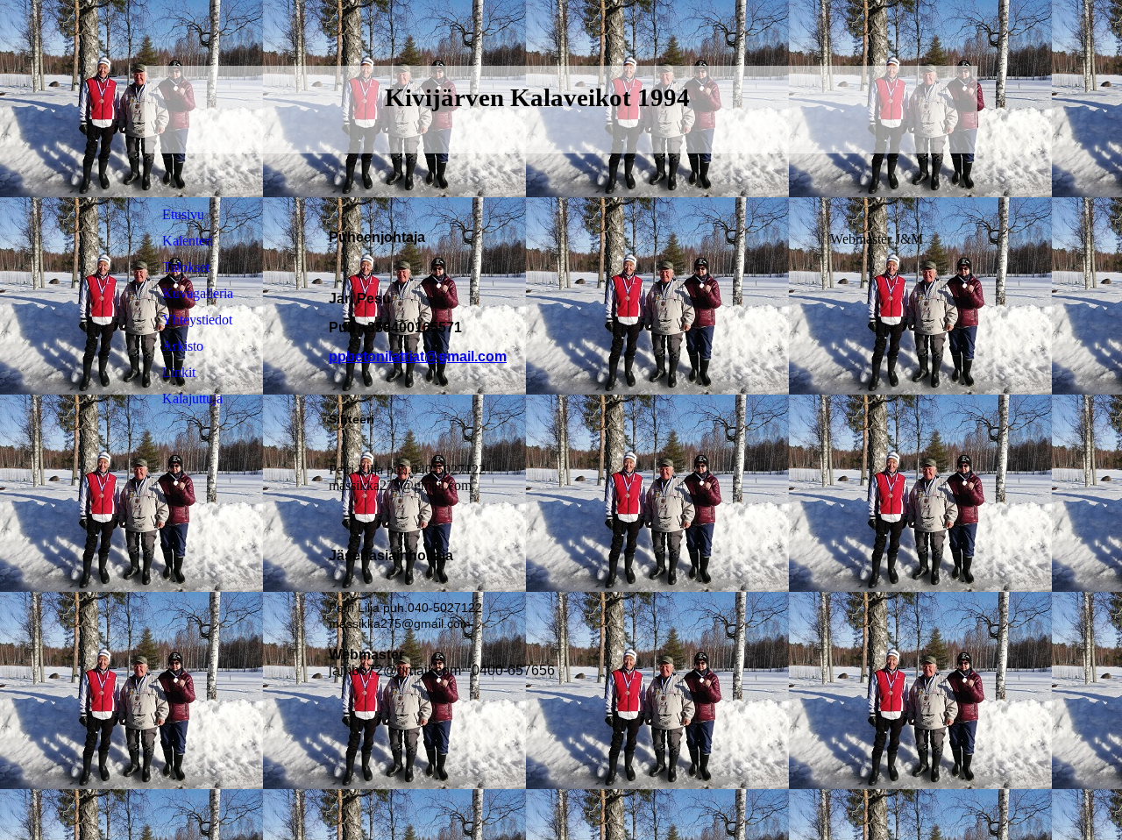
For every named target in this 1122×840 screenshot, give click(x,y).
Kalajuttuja (192, 398)
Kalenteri (187, 240)
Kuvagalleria (197, 293)
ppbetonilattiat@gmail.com (418, 356)
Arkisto (182, 345)
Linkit (178, 372)
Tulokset (185, 267)
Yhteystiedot (197, 319)
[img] (881, 109)
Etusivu (183, 214)
